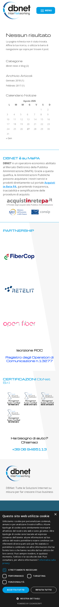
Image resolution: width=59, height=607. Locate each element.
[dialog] (29, 559)
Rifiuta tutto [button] (44, 589)
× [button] (55, 514)
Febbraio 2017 (13, 85)
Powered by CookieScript (29, 603)
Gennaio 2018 (13, 80)
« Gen (9, 138)
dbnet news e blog (15, 65)
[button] (29, 598)
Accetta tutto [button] (15, 589)
